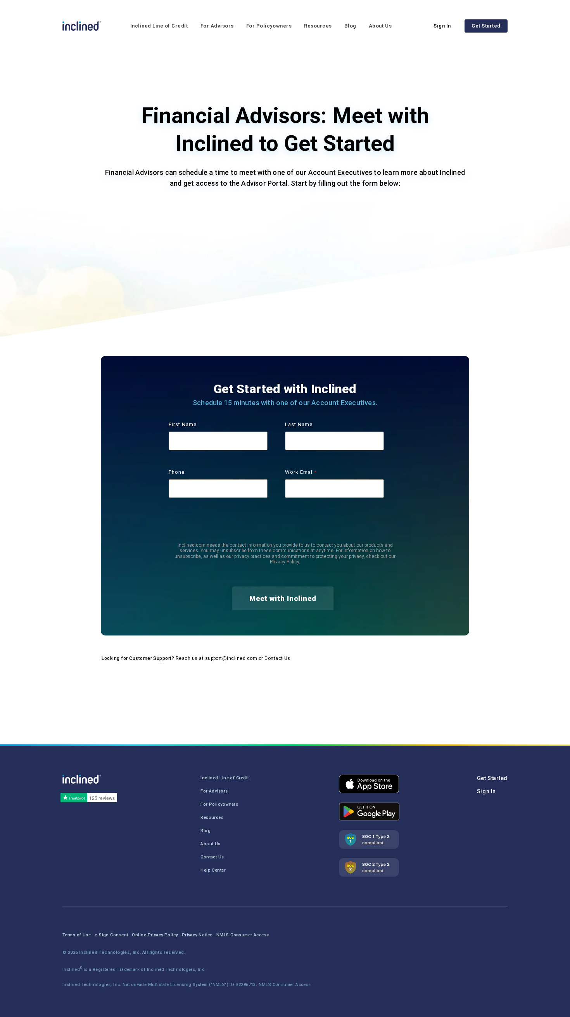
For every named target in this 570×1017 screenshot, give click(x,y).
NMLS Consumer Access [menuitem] (242, 935)
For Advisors (217, 26)
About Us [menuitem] (210, 843)
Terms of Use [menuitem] (76, 935)
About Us (380, 26)
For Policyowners (269, 26)
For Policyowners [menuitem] (219, 804)
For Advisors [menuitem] (214, 791)
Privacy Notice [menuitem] (197, 935)
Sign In (442, 26)
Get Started (486, 26)
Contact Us (277, 658)
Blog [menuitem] (205, 830)
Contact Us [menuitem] (212, 857)
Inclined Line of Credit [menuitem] (224, 777)
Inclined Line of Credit (159, 26)
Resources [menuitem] (211, 817)
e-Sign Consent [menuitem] (111, 935)
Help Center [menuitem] (213, 870)
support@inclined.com (231, 658)
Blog (350, 26)
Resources (318, 26)
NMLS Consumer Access (285, 984)
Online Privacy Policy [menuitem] (155, 935)
